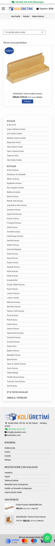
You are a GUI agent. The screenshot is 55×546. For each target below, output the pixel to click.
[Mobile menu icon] (3, 8)
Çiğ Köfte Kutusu (14, 214)
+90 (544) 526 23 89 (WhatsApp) (29, 2)
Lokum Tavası (13, 298)
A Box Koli (11, 125)
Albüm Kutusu (13, 179)
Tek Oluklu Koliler (14, 160)
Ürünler (8, 456)
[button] (47, 537)
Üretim (7, 452)
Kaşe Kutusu (12, 258)
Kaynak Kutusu (13, 267)
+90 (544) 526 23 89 (16, 429)
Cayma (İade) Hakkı (13, 492)
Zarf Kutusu (12, 386)
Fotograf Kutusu (14, 223)
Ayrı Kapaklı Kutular (15, 188)
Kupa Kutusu (12, 289)
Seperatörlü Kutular (15, 333)
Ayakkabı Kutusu (14, 183)
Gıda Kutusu (12, 227)
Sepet (7, 476)
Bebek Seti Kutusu (15, 201)
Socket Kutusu (13, 342)
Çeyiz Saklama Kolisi (16, 129)
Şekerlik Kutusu (13, 355)
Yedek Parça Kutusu (15, 377)
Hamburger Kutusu (15, 236)
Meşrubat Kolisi (14, 142)
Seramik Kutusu (14, 337)
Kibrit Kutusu (12, 271)
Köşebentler (12, 280)
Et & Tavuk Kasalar (17, 392)
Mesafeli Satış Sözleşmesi (16, 484)
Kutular (11, 166)
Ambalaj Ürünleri (17, 398)
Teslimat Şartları (11, 480)
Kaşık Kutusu (12, 262)
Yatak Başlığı (12, 372)
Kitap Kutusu (12, 276)
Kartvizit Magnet (14, 249)
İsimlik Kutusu (13, 240)
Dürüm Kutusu (13, 218)
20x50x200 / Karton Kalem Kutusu (27, 93)
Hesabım (9, 472)
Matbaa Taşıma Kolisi (16, 138)
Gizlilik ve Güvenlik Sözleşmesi (18, 488)
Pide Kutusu (12, 320)
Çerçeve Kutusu (14, 210)
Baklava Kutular (13, 192)
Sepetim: (46, 8)
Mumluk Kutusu (13, 306)
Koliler (11, 121)
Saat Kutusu (12, 324)
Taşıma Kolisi (12, 155)
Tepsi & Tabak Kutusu (16, 364)
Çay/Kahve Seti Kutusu (17, 205)
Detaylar (27, 101)
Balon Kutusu (12, 196)
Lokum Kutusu (13, 293)
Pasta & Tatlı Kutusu (15, 311)
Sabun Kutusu (13, 328)
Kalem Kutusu (13, 245)
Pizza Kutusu (12, 315)
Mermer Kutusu (13, 302)
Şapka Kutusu (13, 350)
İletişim (8, 460)
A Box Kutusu (13, 170)
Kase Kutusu (12, 254)
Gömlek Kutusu (13, 232)
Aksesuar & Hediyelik (16, 174)
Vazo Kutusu (12, 368)
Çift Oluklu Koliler (14, 133)
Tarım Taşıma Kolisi (15, 151)
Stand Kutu (11, 346)
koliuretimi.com (14, 435)
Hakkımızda (10, 448)
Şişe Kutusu (12, 359)
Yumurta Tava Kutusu (16, 381)
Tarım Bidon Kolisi (15, 147)
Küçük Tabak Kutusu (16, 284)
